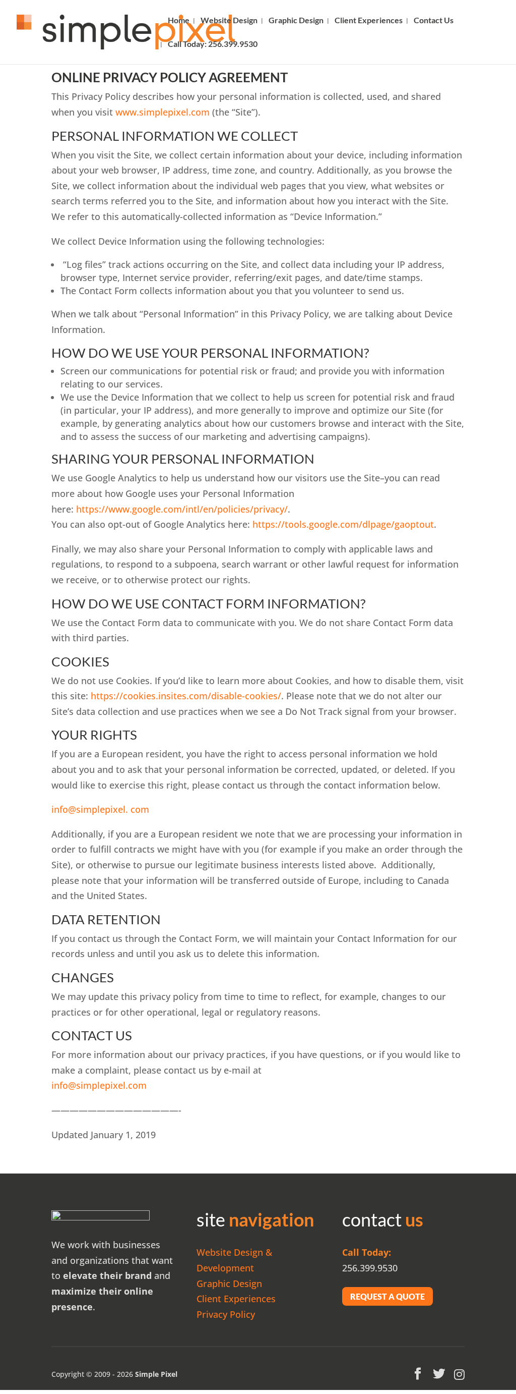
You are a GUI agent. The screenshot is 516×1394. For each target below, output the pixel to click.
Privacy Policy (226, 1314)
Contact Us (434, 21)
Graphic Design (296, 21)
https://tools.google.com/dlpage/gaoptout (343, 524)
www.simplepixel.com (162, 112)
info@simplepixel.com (99, 1085)
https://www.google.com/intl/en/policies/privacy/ (182, 509)
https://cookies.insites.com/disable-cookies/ (186, 696)
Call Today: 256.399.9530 (212, 44)
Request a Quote (387, 1296)
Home (178, 21)
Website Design (229, 21)
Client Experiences (369, 21)
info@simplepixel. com (100, 809)
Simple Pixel (156, 1374)
